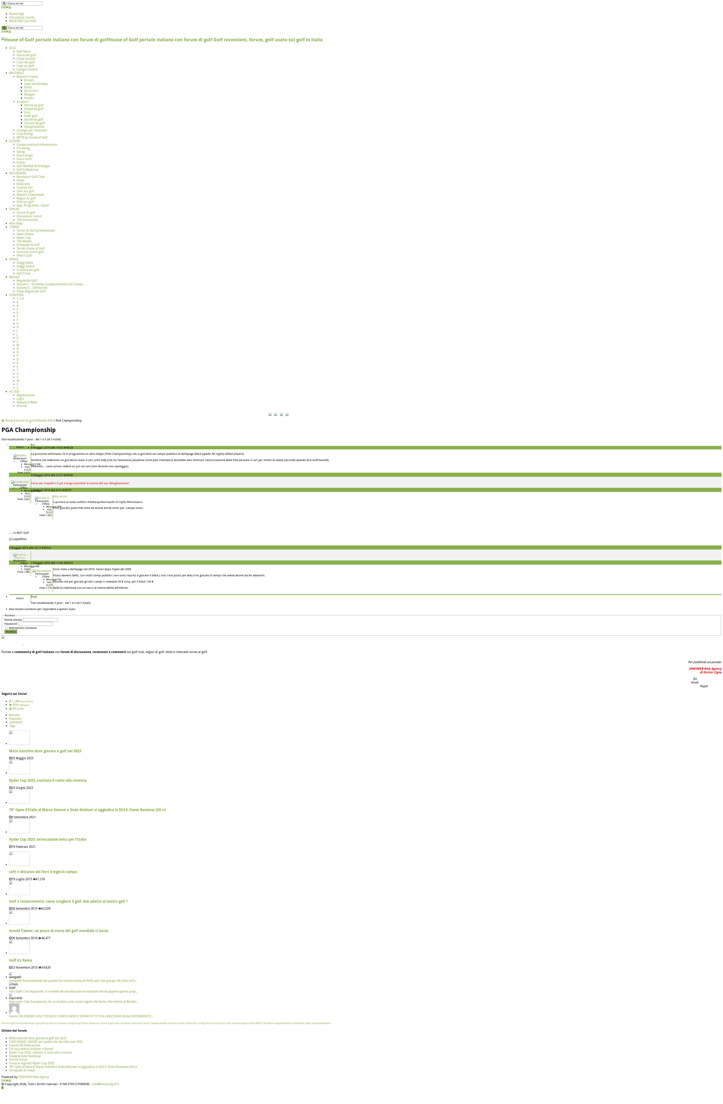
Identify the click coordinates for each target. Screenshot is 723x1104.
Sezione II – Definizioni (32, 288)
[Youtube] (9, 7)
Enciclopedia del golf (25, 1023)
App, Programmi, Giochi (33, 205)
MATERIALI (16, 73)
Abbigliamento (34, 126)
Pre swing (23, 148)
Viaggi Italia (25, 263)
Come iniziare (26, 58)
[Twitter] (7, 7)
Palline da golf (34, 105)
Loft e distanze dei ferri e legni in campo (43, 872)
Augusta (245, 1023)
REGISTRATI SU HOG (22, 21)
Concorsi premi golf (30, 252)
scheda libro (191, 1023)
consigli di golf (74, 1023)
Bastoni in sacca (27, 76)
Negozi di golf (26, 198)
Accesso (10, 631)
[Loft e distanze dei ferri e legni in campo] (19, 864)
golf (38, 1023)
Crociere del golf (28, 270)
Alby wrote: (60, 496)
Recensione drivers (141, 1023)
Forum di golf (26, 212)
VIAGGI (13, 259)
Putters (29, 98)
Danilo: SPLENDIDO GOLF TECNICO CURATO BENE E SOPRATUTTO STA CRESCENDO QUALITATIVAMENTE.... (81, 1016)
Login (20, 399)
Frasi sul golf (25, 66)
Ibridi (28, 87)
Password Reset (27, 402)
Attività (22, 406)
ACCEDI (14, 391)
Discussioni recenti (22, 17)
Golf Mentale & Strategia (33, 166)
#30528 (68, 447)
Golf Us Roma (20, 960)
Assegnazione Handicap (25, 1056)
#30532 (46, 548)
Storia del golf (26, 55)
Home (8, 420)
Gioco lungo (25, 155)
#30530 (68, 475)
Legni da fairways (36, 84)
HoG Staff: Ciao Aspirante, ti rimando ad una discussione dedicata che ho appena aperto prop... (73, 991)
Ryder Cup (24, 237)
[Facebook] (5, 7)
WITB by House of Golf (32, 137)
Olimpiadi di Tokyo (22, 1070)
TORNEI (14, 227)
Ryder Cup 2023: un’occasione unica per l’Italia (47, 839)
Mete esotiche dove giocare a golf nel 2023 (45, 751)
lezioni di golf (8, 1023)
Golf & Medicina (27, 169)
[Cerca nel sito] (4, 3)
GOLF (12, 48)
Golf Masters (298, 1023)
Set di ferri (31, 91)
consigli (201, 1023)
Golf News (23, 51)
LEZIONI (14, 141)
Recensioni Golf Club (31, 177)
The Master (24, 241)
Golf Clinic (24, 273)
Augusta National (283, 1023)
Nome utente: (13, 620)
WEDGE (258, 1023)
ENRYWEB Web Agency (33, 1077)
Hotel (20, 180)
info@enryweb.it (710, 682)
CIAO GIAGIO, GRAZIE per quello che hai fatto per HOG (45, 1042)
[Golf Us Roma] (19, 953)
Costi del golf (26, 62)
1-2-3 (20, 298)
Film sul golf (25, 202)
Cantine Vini (25, 187)
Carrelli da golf (34, 123)
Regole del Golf (27, 280)
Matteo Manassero (91, 1023)
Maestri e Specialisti (30, 194)
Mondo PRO (45, 420)
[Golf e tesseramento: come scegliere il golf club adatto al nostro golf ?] (19, 894)
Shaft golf (30, 116)
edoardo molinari (176, 1023)
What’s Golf (24, 255)
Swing (21, 152)
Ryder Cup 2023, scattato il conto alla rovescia (48, 780)
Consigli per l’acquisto (32, 130)
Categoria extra (27, 69)
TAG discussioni (27, 220)
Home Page (16, 14)
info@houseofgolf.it (105, 1084)
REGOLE (14, 277)
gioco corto (225, 1023)
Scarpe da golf (33, 109)
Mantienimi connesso (23, 628)
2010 (252, 1023)
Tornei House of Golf (31, 248)
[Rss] (3, 7)
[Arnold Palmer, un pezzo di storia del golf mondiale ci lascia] (19, 923)
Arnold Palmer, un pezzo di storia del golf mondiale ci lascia (58, 931)
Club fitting (25, 134)
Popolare (15, 718)
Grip (27, 112)
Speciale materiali (159, 1023)
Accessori (23, 101)
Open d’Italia (25, 234)
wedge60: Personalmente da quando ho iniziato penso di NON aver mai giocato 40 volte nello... (73, 980)
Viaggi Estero (25, 266)
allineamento (325, 1023)
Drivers (29, 80)
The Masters (269, 1023)
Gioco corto (24, 159)
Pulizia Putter (18, 1059)
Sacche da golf (33, 119)
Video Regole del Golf (31, 291)
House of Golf (212, 1023)
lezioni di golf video (110, 1023)
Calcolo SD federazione (24, 1045)
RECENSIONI (17, 173)
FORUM (14, 209)
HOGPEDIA (16, 295)
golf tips (44, 1023)
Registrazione (26, 395)
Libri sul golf (25, 191)
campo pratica (311, 1023)
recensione (125, 1023)
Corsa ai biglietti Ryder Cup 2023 (31, 1063)
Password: (11, 623)
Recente (14, 715)
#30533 (68, 563)
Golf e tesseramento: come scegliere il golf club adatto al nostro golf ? (68, 901)
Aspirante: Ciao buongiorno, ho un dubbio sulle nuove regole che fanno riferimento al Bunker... (73, 1001)
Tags (12, 726)
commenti (16, 722)
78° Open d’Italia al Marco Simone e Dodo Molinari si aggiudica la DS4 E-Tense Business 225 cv (87, 810)
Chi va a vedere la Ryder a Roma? (31, 1049)
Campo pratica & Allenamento (37, 144)
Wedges (29, 94)
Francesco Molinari (58, 1023)
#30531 (67, 490)
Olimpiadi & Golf (28, 245)
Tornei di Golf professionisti (36, 230)
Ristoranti (23, 184)
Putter (21, 162)
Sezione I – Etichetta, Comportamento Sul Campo (50, 284)
